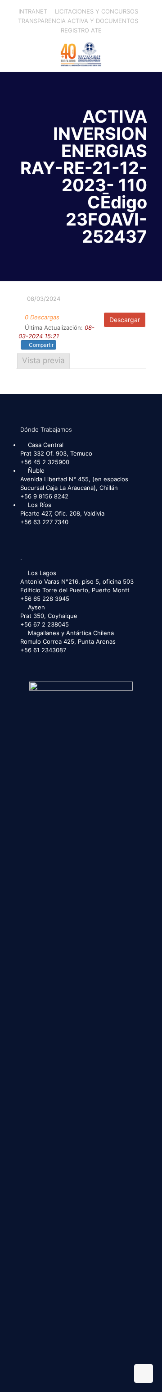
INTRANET (32, 11)
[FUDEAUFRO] (81, 53)
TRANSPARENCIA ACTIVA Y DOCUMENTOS (78, 20)
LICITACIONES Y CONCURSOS (96, 11)
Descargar (124, 319)
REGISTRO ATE (81, 30)
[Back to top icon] (143, 1373)
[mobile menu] (150, 53)
